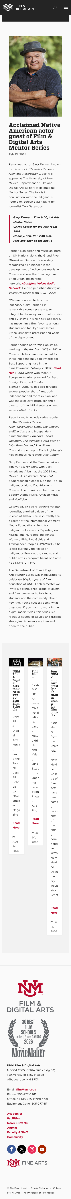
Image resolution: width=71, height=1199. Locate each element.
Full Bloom (35, 751)
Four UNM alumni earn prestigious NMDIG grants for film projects (54, 796)
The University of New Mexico (38, 1192)
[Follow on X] (21, 1149)
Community (15, 1137)
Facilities (13, 1118)
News (16, 664)
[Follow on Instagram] (31, 1149)
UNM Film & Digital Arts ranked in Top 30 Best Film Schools (16, 756)
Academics (15, 1113)
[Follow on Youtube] (42, 1149)
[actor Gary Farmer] (35, 116)
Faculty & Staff (17, 1132)
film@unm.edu (26, 1089)
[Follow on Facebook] (11, 1149)
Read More (16, 825)
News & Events (17, 1123)
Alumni (12, 1127)
